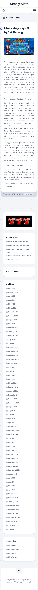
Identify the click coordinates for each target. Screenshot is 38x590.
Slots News (28, 194)
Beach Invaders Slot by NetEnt (18, 241)
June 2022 (11, 371)
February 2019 (13, 498)
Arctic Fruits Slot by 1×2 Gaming (19, 245)
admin (21, 194)
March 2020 (12, 450)
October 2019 (13, 466)
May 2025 (11, 304)
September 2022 (14, 359)
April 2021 (11, 422)
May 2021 (11, 419)
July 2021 (11, 411)
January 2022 (13, 391)
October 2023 (13, 335)
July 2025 (11, 296)
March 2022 (12, 383)
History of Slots (13, 260)
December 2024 (13, 312)
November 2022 (13, 355)
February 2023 (13, 347)
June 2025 (11, 300)
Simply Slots (19, 4)
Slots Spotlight (13, 549)
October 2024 (13, 316)
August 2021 (12, 407)
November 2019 (13, 462)
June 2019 (11, 482)
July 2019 (11, 478)
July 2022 (11, 367)
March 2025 (12, 308)
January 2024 (13, 332)
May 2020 (11, 442)
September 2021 (14, 403)
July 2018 (11, 525)
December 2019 (13, 458)
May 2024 (11, 324)
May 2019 (11, 486)
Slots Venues (12, 557)
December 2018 (13, 506)
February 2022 (13, 387)
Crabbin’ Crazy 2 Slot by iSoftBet (19, 256)
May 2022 (11, 375)
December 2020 (13, 430)
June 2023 (11, 343)
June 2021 (11, 415)
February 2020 (13, 454)
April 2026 (11, 288)
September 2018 (14, 517)
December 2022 (13, 351)
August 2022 (12, 363)
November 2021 (13, 395)
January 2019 (13, 502)
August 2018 (12, 521)
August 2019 (12, 474)
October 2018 (13, 513)
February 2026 (13, 292)
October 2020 (13, 434)
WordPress (18, 582)
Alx (30, 582)
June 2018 (11, 529)
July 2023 (11, 340)
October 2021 (13, 399)
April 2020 (11, 446)
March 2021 (12, 426)
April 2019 (11, 490)
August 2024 (12, 320)
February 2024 (13, 328)
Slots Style (12, 553)
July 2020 (11, 438)
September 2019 (14, 470)
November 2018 (13, 509)
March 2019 (12, 494)
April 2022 (11, 379)
